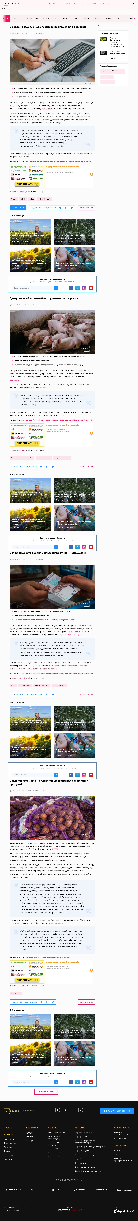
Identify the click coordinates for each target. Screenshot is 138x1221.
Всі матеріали (86, 208)
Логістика (8, 1159)
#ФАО (23, 199)
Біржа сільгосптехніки (57, 1153)
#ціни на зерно (107, 82)
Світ (55, 18)
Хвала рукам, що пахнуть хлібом (88, 1171)
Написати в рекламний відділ (120, 1134)
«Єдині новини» (74, 632)
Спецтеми (64, 4)
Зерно (65, 18)
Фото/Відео (106, 4)
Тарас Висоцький (75, 635)
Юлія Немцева (18, 986)
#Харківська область (62, 458)
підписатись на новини (117, 1111)
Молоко (130, 18)
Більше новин (46, 1091)
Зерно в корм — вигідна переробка (90, 1147)
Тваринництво (10, 1143)
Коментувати (18, 208)
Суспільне (14, 380)
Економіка (8, 1155)
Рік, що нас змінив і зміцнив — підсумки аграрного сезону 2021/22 (58, 161)
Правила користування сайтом (122, 1160)
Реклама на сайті (120, 1139)
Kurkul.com (47, 109)
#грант (13, 199)
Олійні (76, 18)
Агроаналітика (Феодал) (54, 1144)
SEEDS (55, 849)
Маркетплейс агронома (54, 1158)
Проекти (91, 4)
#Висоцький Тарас (42, 686)
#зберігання (15, 993)
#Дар (32, 199)
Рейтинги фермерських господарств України (85, 1142)
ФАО (12, 106)
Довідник (78, 4)
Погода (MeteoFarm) (56, 1133)
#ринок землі (107, 77)
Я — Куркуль (80, 1163)
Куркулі (29, 1133)
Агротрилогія (81, 1137)
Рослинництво (10, 1139)
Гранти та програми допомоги (88, 1155)
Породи (29, 1141)
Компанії (30, 1137)
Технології (8, 1151)
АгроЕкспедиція (82, 1151)
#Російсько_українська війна (22, 458)
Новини (52, 4)
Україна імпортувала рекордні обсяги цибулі (48, 957)
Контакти (117, 1155)
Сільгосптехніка (92, 18)
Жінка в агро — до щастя (85, 1167)
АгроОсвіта (80, 1159)
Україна (16, 18)
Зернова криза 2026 (83, 1133)
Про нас (116, 1151)
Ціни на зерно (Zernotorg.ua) (54, 1138)
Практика (8, 1147)
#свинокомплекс (43, 458)
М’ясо (118, 18)
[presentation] (4, 18)
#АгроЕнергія (25, 686)
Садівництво (31, 18)
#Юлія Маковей (44, 199)
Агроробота (53, 1149)
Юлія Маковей (18, 192)
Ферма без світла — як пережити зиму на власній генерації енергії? (59, 420)
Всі (6, 18)
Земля (46, 18)
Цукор (108, 18)
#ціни (13, 686)
